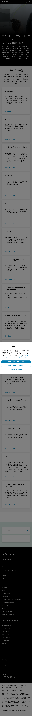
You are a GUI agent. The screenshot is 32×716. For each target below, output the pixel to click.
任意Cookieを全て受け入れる (16, 361)
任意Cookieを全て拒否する (16, 365)
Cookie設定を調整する (16, 369)
